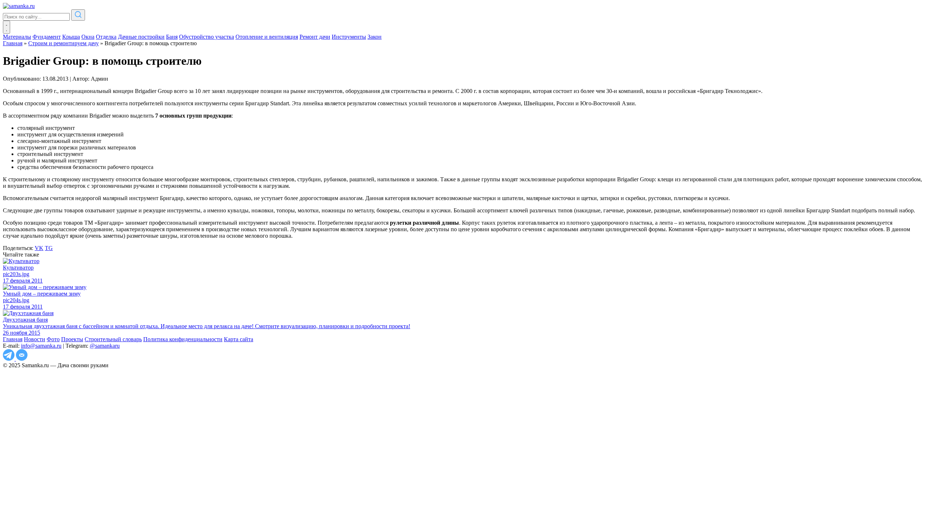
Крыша (71, 37)
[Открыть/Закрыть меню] (6, 27)
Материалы (17, 37)
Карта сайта (238, 339)
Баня (172, 37)
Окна (87, 37)
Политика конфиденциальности (182, 339)
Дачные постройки (141, 37)
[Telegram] (9, 359)
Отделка (106, 37)
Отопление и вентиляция (266, 37)
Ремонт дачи (315, 37)
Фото (53, 339)
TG (49, 248)
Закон (375, 37)
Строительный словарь (113, 339)
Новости (34, 339)
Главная (12, 339)
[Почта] (21, 359)
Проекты (72, 339)
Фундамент (47, 37)
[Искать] (78, 15)
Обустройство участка (206, 37)
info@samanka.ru (41, 346)
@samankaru (105, 346)
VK (39, 248)
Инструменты (349, 37)
